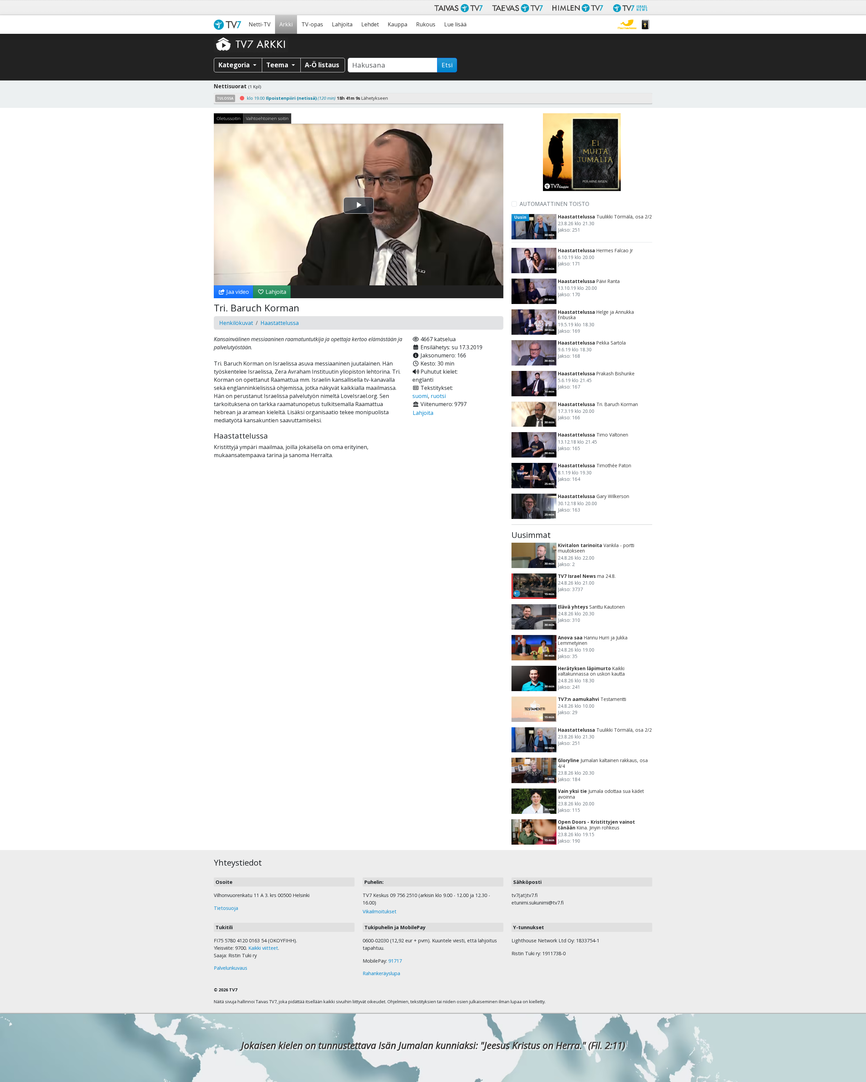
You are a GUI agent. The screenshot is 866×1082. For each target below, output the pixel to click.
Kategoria (234, 64)
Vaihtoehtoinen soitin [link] (267, 118)
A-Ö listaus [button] (322, 64)
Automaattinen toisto (554, 204)
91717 (395, 961)
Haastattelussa (279, 323)
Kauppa (397, 24)
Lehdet (370, 24)
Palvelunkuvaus (230, 968)
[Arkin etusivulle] (251, 44)
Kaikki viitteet (263, 948)
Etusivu (229, 24)
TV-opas (312, 24)
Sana (645, 24)
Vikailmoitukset (379, 911)
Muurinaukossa (627, 24)
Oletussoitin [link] (228, 118)
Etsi (447, 65)
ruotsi (438, 396)
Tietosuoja (226, 908)
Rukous (425, 24)
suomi (420, 396)
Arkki (286, 24)
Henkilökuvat (236, 323)
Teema (278, 64)
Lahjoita (342, 24)
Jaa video (237, 292)
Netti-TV (260, 24)
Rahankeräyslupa (381, 973)
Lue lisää (455, 24)
